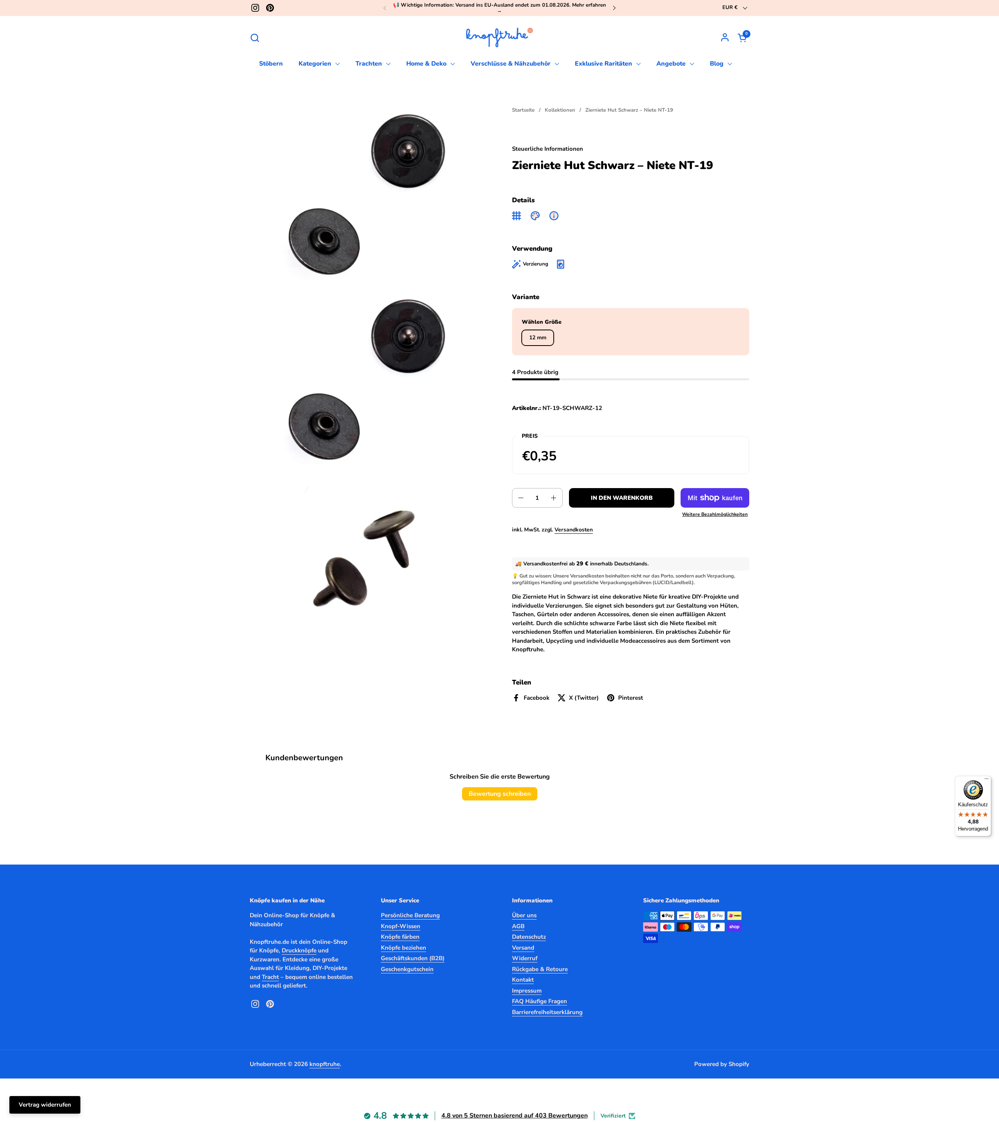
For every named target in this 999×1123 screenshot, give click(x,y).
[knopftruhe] (499, 37)
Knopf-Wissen (400, 926)
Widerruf (524, 958)
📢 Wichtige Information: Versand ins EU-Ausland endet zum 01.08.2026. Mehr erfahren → (499, 8)
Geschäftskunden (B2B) (412, 958)
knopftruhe (324, 1064)
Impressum (527, 991)
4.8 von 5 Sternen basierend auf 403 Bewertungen (514, 1115)
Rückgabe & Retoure (540, 969)
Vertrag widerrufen (45, 1105)
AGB (518, 926)
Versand (523, 948)
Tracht (270, 977)
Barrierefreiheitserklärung (547, 1012)
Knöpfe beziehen (403, 948)
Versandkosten (574, 529)
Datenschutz (529, 937)
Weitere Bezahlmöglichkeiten (715, 514)
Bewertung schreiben (500, 794)
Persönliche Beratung (410, 915)
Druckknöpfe (299, 950)
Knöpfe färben (400, 937)
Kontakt (523, 980)
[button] (255, 38)
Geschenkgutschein (407, 969)
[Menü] (986, 780)
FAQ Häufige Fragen (539, 1001)
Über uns (524, 915)
